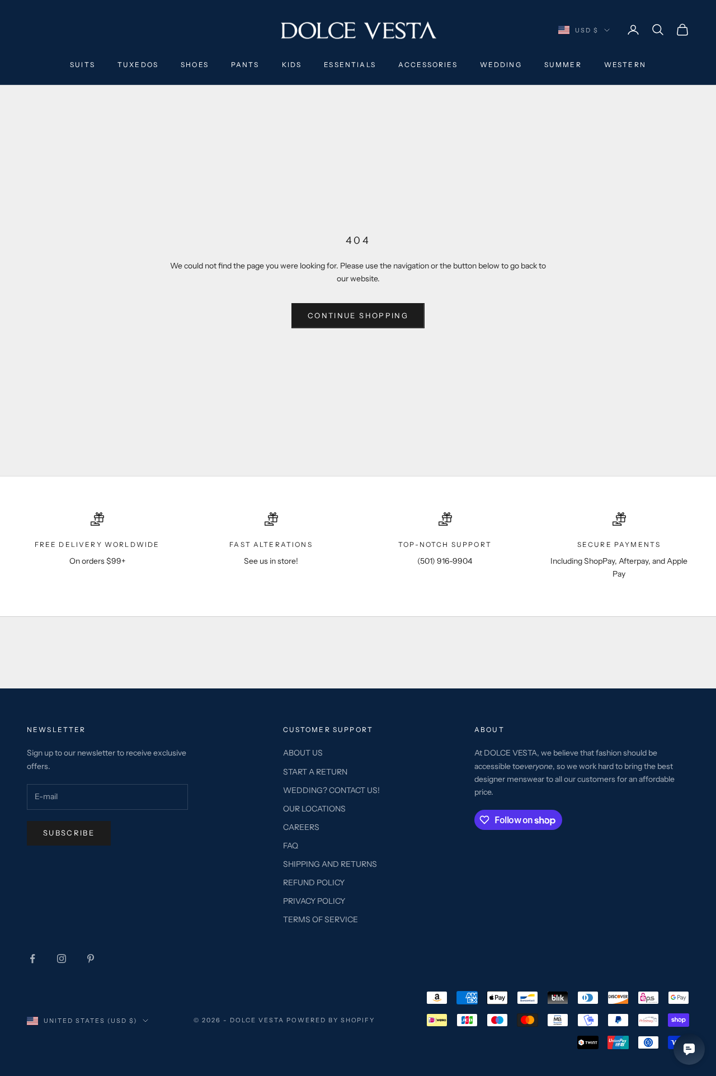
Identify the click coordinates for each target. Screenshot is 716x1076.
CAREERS (301, 827)
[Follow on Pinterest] (90, 958)
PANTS (245, 64)
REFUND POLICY (314, 882)
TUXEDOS (137, 64)
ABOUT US (303, 753)
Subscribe (69, 832)
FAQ (290, 846)
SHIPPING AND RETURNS (330, 864)
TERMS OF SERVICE (320, 919)
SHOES (195, 64)
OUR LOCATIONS (314, 809)
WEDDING (501, 64)
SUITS (82, 64)
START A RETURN (315, 772)
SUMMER (563, 64)
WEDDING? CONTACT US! (331, 790)
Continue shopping (358, 315)
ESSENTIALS (350, 64)
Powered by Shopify (330, 1020)
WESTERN (625, 64)
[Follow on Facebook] (32, 958)
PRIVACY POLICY (314, 901)
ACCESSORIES (428, 64)
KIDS (292, 64)
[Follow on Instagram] (61, 958)
